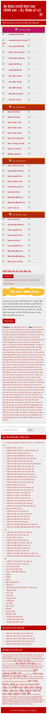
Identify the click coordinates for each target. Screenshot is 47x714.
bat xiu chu (37, 327)
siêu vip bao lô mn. (15, 181)
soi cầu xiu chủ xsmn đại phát (17, 350)
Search (30, 430)
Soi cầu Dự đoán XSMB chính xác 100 (18, 696)
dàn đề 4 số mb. (15, 76)
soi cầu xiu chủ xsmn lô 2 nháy (27, 375)
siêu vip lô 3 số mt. (15, 261)
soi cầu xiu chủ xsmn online (32, 397)
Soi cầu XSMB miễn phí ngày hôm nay (22, 699)
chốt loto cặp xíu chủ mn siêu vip (19, 543)
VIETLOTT (10, 585)
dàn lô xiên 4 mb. (15, 133)
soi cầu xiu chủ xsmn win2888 (25, 415)
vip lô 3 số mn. (14, 208)
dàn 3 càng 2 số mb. (16, 143)
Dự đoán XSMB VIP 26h (12, 666)
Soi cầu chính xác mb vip (15, 485)
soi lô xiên (10, 702)
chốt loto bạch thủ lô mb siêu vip (19, 461)
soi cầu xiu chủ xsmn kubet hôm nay (24, 367)
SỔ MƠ (8, 609)
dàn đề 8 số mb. (15, 88)
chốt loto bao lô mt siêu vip (17, 511)
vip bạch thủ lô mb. (16, 34)
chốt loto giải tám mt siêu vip (18, 519)
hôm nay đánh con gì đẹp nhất (22, 675)
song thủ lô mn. (14, 192)
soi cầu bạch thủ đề (16, 694)
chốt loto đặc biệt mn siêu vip (18, 545)
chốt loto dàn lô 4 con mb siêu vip (19, 482)
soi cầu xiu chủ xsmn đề (23, 352)
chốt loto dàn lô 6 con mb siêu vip (19, 487)
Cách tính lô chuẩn (25, 657)
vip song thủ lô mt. (15, 246)
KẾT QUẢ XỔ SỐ (12, 582)
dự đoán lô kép (25, 663)
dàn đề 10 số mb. (16, 94)
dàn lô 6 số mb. (14, 112)
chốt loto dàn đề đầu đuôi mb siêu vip (21, 477)
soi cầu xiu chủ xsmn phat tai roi (21, 402)
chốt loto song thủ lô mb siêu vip (19, 503)
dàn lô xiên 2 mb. (15, 122)
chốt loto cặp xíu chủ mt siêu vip (19, 514)
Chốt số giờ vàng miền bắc (10, 655)
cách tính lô (16, 657)
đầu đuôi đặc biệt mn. (16, 202)
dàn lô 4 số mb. (15, 99)
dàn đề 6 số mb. (15, 82)
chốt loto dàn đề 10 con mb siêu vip (20, 474)
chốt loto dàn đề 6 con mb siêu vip (20, 469)
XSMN (8, 577)
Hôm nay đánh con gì (27, 674)
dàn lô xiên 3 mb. (15, 127)
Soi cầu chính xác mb (14, 448)
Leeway (34, 710)
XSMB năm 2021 (19, 702)
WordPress (23, 710)
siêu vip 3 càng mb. (16, 138)
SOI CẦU (9, 603)
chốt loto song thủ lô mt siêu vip (19, 532)
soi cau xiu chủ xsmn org (12, 400)
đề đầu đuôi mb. (14, 154)
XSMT (8, 579)
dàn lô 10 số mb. (14, 149)
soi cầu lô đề (12, 698)
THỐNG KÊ (10, 601)
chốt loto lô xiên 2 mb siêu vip (18, 492)
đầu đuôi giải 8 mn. (15, 197)
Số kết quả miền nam (14, 622)
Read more (8, 321)
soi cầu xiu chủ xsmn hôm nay (25, 360)
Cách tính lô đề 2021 (36, 657)
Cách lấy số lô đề (12, 566)
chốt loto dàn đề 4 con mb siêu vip (20, 466)
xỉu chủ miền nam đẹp (25, 417)
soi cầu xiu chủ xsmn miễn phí (21, 380)
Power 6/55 (11, 598)
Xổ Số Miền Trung (27, 704)
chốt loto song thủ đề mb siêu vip (19, 500)
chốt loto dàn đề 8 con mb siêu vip (20, 471)
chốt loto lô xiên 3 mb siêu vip (18, 495)
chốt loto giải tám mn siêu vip (18, 548)
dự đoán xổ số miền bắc (28, 666)
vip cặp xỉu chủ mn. (16, 187)
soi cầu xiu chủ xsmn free (31, 355)
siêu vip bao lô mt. (15, 235)
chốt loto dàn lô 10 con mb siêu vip (20, 479)
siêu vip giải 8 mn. (15, 176)
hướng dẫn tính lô (31, 676)
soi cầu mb (20, 698)
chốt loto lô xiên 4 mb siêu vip (18, 498)
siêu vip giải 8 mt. (15, 230)
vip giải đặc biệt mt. (16, 224)
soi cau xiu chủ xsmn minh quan (19, 387)
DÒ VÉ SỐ (10, 606)
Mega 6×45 (11, 590)
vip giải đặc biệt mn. (16, 171)
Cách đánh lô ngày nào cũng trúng (16, 658)
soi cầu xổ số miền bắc (32, 700)
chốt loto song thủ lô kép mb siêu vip (21, 506)
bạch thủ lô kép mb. (17, 52)
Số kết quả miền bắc (14, 616)
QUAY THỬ (10, 611)
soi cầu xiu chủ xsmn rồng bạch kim (28, 405)
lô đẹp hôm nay (24, 678)
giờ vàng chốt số (20, 671)
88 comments (9, 284)
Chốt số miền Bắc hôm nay (29, 655)
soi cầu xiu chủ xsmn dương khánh (21, 345)
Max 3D (9, 593)
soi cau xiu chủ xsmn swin (16, 412)
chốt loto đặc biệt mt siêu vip (18, 516)
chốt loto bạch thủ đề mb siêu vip (19, 456)
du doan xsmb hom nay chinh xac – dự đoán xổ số (22, 8)
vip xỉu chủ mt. (14, 219)
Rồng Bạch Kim (22, 681)
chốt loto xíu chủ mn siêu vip (17, 271)
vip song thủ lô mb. (16, 46)
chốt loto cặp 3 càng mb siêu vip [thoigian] (23, 463)
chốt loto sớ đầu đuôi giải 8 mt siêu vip (22, 524)
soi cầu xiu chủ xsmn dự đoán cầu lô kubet (25, 332)
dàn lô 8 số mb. (14, 117)
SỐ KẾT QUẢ (11, 614)
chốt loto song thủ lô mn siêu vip (19, 561)
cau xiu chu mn (8, 330)
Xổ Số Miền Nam (17, 704)
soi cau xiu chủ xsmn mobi (27, 390)
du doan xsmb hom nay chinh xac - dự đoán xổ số (21, 280)
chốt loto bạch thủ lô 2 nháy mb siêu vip (22, 450)
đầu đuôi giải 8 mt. (15, 251)
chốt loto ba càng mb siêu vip (18, 453)
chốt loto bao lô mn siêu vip (17, 540)
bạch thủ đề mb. (15, 64)
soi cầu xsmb (30, 698)
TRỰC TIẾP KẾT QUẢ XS (16, 572)
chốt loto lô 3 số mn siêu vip (17, 550)
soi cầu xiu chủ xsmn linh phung (23, 372)
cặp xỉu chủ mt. (14, 240)
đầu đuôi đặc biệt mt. (16, 256)
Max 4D (9, 595)
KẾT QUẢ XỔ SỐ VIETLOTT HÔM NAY (21, 587)
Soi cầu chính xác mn (19, 327)
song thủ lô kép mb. (17, 58)
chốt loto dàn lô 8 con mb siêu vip (19, 490)
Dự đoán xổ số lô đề (14, 569)
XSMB (8, 574)
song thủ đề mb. (15, 70)
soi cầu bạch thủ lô (27, 690)
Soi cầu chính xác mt (14, 508)
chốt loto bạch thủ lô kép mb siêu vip (21, 458)
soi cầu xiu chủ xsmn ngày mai (28, 392)
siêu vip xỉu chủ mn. (16, 165)
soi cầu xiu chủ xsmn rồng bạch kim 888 (18, 407)
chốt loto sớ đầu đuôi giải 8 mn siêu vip (22, 553)
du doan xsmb (22, 660)
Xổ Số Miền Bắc (29, 702)
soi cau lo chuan (25, 684)
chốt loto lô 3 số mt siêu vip (17, 521)
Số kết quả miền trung (15, 619)
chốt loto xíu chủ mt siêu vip (17, 535)
